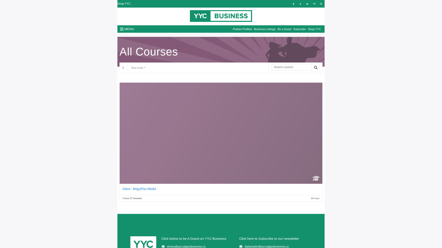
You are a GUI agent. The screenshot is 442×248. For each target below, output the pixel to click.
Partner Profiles (242, 29)
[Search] (316, 67)
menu (128, 29)
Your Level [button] (137, 67)
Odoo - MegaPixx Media (139, 189)
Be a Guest (284, 29)
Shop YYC (124, 3)
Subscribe (299, 29)
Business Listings (265, 29)
